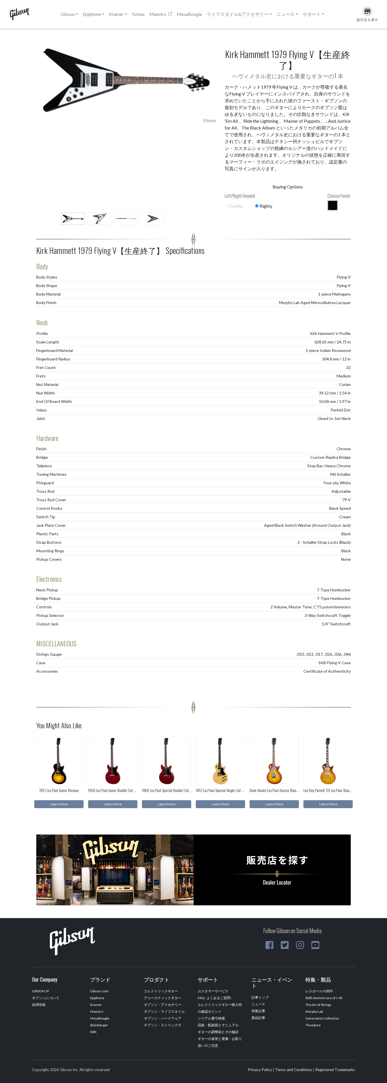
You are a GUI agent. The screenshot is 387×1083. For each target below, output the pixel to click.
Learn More (59, 804)
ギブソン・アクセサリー (162, 1005)
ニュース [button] (286, 14)
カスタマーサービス (213, 991)
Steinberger (99, 1025)
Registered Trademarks (335, 1069)
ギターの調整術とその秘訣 (218, 1032)
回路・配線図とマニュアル (218, 1025)
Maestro (158, 14)
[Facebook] (269, 945)
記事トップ (260, 997)
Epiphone (97, 998)
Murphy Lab (314, 1011)
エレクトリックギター (161, 991)
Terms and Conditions (293, 1069)
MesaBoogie (189, 14)
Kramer (96, 1005)
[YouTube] (315, 945)
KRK (93, 1032)
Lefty (237, 206)
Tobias (138, 14)
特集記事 (258, 1011)
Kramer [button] (116, 14)
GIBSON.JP (40, 991)
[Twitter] (284, 945)
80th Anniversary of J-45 (324, 998)
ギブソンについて (45, 998)
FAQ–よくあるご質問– (215, 998)
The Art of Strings (318, 1005)
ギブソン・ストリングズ (162, 1025)
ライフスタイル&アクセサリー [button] (238, 14)
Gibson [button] (68, 14)
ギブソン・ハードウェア (162, 1018)
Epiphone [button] (92, 14)
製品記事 (258, 1018)
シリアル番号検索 (211, 1018)
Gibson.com (99, 991)
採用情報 (39, 1005)
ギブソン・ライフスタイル (164, 1011)
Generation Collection (322, 1018)
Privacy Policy (260, 1069)
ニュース (258, 1004)
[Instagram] (300, 945)
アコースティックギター (162, 998)
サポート (312, 14)
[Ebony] (333, 205)
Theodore (313, 1025)
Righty (265, 206)
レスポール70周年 (319, 991)
